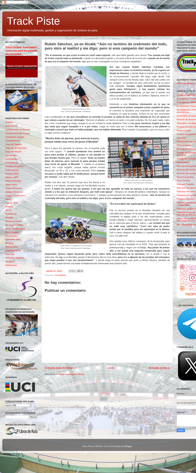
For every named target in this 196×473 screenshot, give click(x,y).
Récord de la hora (185, 177)
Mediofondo (11, 214)
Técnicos (9, 261)
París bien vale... (13, 239)
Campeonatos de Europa (17, 133)
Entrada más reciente (59, 367)
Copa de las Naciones (16, 148)
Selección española (14, 258)
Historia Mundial (13, 181)
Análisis (9, 122)
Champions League (14, 137)
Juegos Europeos (13, 188)
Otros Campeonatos (15, 228)
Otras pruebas (184, 145)
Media (8, 210)
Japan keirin (11, 184)
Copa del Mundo (13, 152)
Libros (8, 199)
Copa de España (13, 144)
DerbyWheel (11, 163)
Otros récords (183, 180)
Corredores (60, 275)
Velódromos (11, 265)
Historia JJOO (12, 174)
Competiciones (12, 141)
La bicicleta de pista (186, 116)
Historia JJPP (11, 177)
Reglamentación (13, 250)
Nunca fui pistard (13, 221)
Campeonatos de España (17, 129)
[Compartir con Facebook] (78, 270)
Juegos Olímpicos (14, 192)
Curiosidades (11, 159)
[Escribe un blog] (73, 270)
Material (9, 206)
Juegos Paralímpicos (15, 195)
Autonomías (11, 126)
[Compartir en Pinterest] (81, 270)
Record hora (11, 247)
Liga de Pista (11, 203)
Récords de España (186, 166)
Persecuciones (184, 130)
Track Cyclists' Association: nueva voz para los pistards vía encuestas (21, 50)
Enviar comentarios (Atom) (71, 374)
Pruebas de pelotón (186, 134)
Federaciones (12, 170)
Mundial (9, 217)
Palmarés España (185, 184)
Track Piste (33, 21)
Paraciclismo (11, 236)
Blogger (128, 446)
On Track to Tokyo (14, 225)
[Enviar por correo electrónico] (70, 270)
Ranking (9, 243)
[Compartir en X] (75, 270)
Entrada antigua (159, 367)
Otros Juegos (11, 232)
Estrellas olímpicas (14, 166)
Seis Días (10, 254)
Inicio (110, 367)
